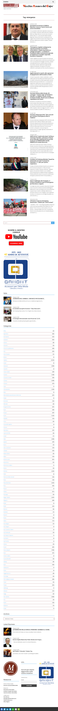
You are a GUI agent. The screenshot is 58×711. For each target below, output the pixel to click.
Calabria (5, 360)
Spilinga (5, 561)
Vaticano (5, 591)
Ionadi (5, 436)
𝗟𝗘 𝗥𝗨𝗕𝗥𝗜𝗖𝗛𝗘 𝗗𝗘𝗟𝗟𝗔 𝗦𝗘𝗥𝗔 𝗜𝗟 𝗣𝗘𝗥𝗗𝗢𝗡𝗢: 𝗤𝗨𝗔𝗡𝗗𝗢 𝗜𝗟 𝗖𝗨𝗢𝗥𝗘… (31, 629)
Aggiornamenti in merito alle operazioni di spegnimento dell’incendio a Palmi (41, 73)
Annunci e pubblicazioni (9, 348)
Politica (5, 491)
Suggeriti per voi (7, 573)
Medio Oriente (7, 453)
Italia (5, 439)
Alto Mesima (6, 336)
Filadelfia (5, 418)
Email (22, 680)
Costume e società (7, 377)
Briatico (5, 357)
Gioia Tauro (6, 430)
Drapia (5, 398)
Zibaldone (6, 605)
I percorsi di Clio (7, 433)
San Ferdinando (7, 532)
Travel (5, 582)
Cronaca (5, 380)
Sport (5, 564)
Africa (5, 330)
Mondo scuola (7, 459)
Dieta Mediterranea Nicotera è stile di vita (12, 395)
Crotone (5, 383)
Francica (5, 427)
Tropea (5, 585)
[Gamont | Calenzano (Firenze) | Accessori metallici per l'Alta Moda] (16, 270)
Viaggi (5, 593)
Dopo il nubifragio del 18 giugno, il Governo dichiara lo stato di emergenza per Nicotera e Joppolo (41, 182)
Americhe (5, 345)
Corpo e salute (7, 371)
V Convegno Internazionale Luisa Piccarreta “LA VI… (27, 318)
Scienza (5, 544)
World (5, 602)
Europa (5, 412)
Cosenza (5, 374)
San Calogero (6, 523)
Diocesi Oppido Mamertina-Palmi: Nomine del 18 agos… (27, 639)
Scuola (5, 547)
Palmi (5, 474)
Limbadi (5, 450)
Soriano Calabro (7, 555)
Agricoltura (6, 333)
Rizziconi (5, 509)
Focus (5, 421)
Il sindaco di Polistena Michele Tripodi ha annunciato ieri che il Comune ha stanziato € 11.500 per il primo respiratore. (42, 162)
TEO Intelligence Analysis (9, 579)
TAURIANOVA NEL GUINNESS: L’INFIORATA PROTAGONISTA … (29, 298)
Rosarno (5, 515)
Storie (5, 570)
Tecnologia (6, 576)
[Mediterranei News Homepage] (11, 668)
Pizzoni (5, 488)
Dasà (5, 392)
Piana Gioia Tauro (7, 482)
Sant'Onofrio (6, 541)
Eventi (5, 415)
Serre (5, 553)
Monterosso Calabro (8, 465)
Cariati (5, 363)
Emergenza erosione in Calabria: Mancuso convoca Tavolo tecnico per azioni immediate (41, 27)
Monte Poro (6, 462)
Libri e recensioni (7, 447)
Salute (5, 520)
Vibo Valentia (6, 596)
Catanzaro (6, 366)
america (5, 342)
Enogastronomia (7, 406)
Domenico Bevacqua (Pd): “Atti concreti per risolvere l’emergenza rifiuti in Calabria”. (41, 116)
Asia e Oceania (7, 354)
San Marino (6, 538)
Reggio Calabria (7, 497)
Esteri (5, 409)
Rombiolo (6, 512)
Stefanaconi (6, 567)
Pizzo (5, 485)
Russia (5, 517)
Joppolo (5, 442)
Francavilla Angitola (8, 424)
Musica (5, 468)
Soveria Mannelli (7, 558)
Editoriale (5, 404)
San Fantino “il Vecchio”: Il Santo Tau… (23, 651)
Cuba (5, 386)
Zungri (5, 608)
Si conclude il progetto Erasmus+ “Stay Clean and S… (27, 308)
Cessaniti (5, 368)
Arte (4, 351)
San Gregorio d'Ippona (8, 535)
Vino (4, 599)
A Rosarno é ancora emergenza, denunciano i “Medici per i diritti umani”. (42, 201)
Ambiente (6, 339)
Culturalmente (7, 389)
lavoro (5, 444)
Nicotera (5, 471)
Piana (5, 479)
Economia (6, 401)
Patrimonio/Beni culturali (9, 477)
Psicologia (6, 494)
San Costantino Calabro (8, 529)
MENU (6, 1)
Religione (5, 500)
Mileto (5, 456)
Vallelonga (6, 588)
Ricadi (5, 503)
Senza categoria (7, 550)
